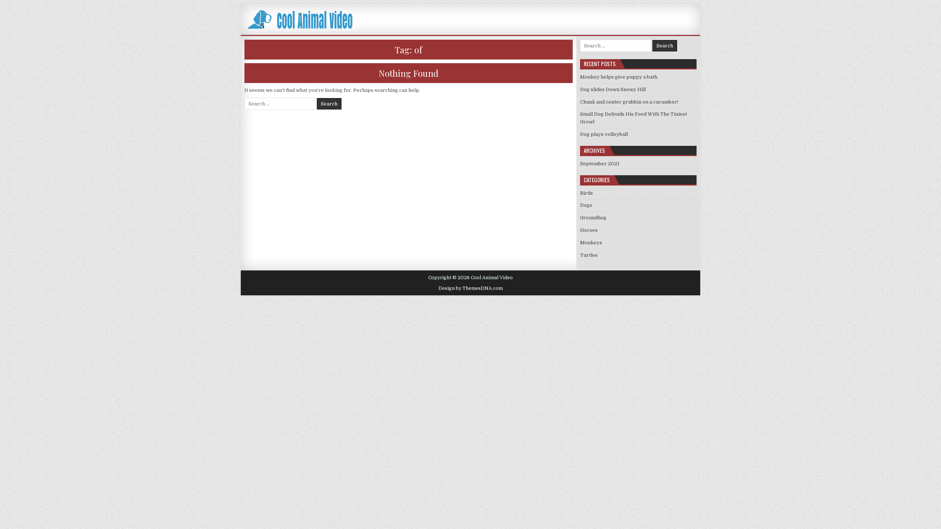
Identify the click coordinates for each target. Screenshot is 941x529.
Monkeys (591, 242)
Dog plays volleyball (604, 134)
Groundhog (593, 217)
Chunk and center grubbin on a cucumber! (629, 102)
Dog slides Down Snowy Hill (613, 89)
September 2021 (599, 163)
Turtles (589, 255)
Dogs (586, 205)
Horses (589, 230)
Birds (586, 193)
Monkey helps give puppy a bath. (619, 77)
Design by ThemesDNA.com (471, 288)
